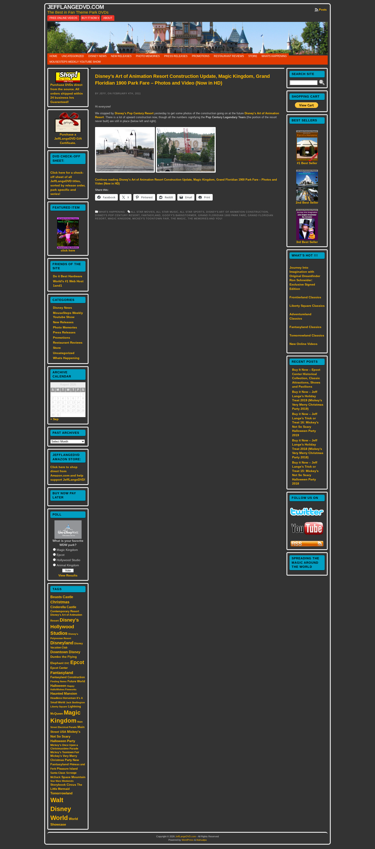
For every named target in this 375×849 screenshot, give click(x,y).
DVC (66, 663)
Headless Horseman (63, 698)
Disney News (97, 56)
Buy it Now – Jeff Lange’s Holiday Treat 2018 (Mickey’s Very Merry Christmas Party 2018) (307, 449)
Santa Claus (57, 772)
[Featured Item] (68, 247)
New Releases (121, 56)
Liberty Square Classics (307, 305)
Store (252, 56)
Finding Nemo (58, 681)
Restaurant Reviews (229, 56)
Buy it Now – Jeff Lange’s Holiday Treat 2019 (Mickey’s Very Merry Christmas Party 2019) (307, 400)
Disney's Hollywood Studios (64, 626)
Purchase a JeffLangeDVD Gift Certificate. (68, 139)
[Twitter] (307, 514)
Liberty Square (58, 706)
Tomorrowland (61, 793)
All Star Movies (143, 212)
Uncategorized (73, 56)
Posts (323, 9)
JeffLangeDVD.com (75, 7)
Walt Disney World (60, 808)
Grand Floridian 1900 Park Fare (222, 215)
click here (68, 250)
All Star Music (167, 212)
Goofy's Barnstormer (179, 215)
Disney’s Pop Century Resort (134, 113)
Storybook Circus (63, 784)
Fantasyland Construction (67, 677)
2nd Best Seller (307, 202)
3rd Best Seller (307, 242)
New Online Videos (303, 344)
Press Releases (176, 56)
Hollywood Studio (68, 560)
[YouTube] (307, 535)
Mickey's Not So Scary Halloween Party (65, 736)
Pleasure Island (67, 768)
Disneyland (61, 642)
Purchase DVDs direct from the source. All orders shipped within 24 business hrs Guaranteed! (66, 93)
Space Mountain (73, 777)
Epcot (60, 555)
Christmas (59, 602)
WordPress (188, 840)
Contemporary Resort (64, 611)
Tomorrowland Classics (306, 335)
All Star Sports (192, 212)
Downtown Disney (65, 652)
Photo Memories (148, 56)
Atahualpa (201, 840)
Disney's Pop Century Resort (117, 215)
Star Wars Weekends (62, 781)
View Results (67, 575)
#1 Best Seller (307, 163)
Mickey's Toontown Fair (64, 752)
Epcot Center (59, 667)
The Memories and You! (205, 218)
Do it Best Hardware (67, 276)
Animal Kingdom (68, 565)
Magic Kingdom (67, 550)
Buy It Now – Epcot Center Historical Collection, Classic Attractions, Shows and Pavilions (306, 378)
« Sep (54, 419)
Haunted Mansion (63, 693)
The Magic (178, 218)
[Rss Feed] (307, 546)
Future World (76, 681)
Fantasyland (61, 672)
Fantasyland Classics (305, 327)
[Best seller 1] (307, 160)
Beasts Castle (61, 597)
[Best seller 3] (307, 239)
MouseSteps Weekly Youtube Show (75, 61)
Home (53, 56)
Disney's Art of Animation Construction (237, 212)
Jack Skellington (75, 702)
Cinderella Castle (63, 607)
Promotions (200, 56)
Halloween (58, 685)
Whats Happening (274, 56)
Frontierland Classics (305, 297)
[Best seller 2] (307, 199)
